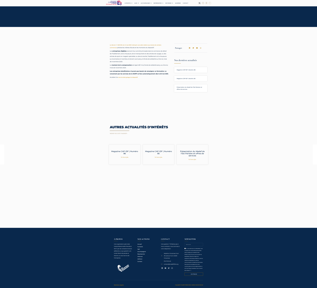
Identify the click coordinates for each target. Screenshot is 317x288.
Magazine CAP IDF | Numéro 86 (186, 70)
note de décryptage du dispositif (128, 77)
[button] (199, 3)
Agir (135, 3)
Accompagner (145, 3)
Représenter (157, 3)
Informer (168, 3)
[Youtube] (206, 3)
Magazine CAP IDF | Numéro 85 (186, 78)
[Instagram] (210, 3)
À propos (128, 3)
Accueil (139, 244)
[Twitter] (169, 268)
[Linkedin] (203, 3)
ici (190, 270)
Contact (185, 3)
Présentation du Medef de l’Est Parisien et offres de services (192, 153)
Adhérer (178, 3)
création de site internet (197, 285)
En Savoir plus (124, 157)
